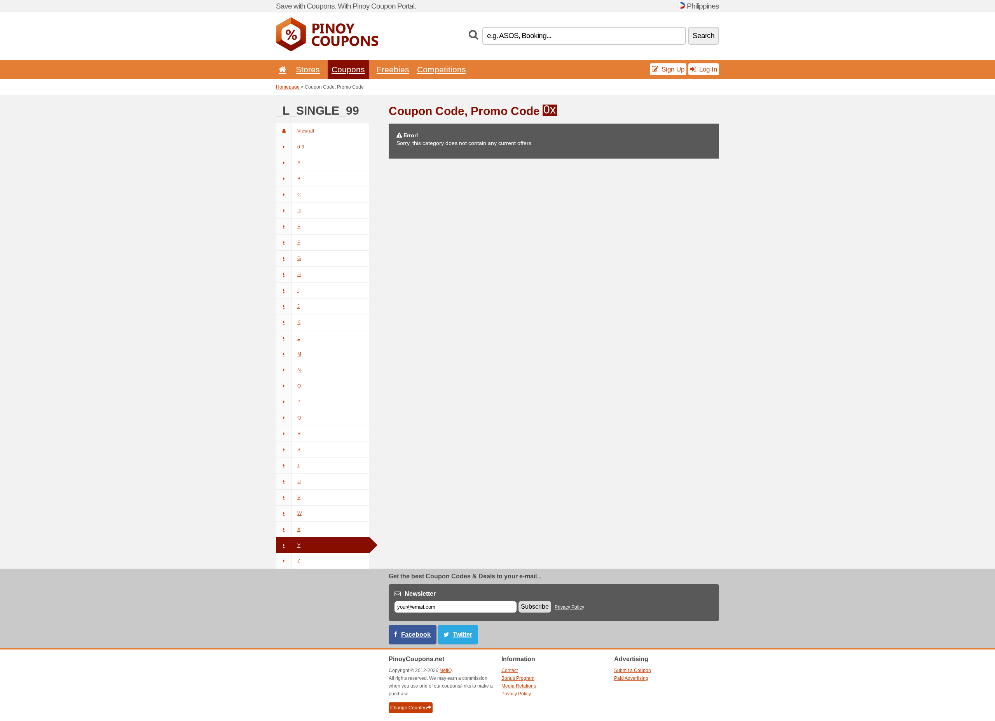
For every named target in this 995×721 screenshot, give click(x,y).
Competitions (441, 69)
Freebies (393, 69)
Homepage (288, 87)
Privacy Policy (569, 607)
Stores (308, 69)
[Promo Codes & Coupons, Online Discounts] (327, 49)
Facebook (416, 634)
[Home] (281, 69)
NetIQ (446, 670)
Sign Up (672, 69)
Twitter (462, 634)
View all (305, 131)
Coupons (348, 69)
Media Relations (518, 686)
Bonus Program (517, 678)
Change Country (407, 708)
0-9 (300, 147)
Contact (509, 670)
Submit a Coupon (632, 670)
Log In (707, 69)
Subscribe (535, 606)
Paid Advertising (631, 678)
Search (703, 35)
